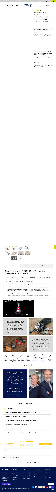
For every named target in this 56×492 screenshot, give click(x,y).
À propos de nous (15, 471)
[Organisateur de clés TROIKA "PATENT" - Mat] (42, 35)
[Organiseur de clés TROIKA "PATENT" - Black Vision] (45, 35)
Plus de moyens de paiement (48, 50)
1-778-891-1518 (10, 1)
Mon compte (4, 471)
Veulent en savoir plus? (13, 395)
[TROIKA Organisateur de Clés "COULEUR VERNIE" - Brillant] (35, 35)
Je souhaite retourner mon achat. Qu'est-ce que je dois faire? (20, 432)
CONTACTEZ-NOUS (17, 1)
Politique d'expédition (5, 480)
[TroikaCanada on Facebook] (47, 477)
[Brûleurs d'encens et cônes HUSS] (36, 476)
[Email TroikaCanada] (1, 1)
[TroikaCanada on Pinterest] (6, 1)
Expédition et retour (44, 265)
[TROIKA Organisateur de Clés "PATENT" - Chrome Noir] (37, 35)
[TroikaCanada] (28, 5)
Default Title (36, 40)
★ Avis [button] (55, 247)
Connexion (49, 1)
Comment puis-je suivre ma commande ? (15, 416)
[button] (36, 10)
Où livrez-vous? (9, 408)
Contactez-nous (15, 479)
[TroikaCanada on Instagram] (4, 1)
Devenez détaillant (15, 477)
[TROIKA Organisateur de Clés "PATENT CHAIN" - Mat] (50, 35)
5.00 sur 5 (13, 443)
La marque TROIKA (15, 475)
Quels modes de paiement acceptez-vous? (15, 428)
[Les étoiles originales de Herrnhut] (36, 474)
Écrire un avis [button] (46, 444)
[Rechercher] (53, 5)
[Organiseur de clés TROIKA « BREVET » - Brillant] (40, 35)
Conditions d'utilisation (26, 471)
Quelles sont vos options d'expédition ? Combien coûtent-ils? (20, 420)
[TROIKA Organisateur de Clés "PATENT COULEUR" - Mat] (47, 35)
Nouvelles (14, 473)
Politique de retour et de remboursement (5, 478)
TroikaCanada (6, 488)
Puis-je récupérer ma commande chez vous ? (16, 424)
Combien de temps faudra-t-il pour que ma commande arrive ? (20, 412)
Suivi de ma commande (5, 475)
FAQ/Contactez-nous (5, 473)
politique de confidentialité (27, 473)
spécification (27, 265)
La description (11, 265)
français (40, 1)
